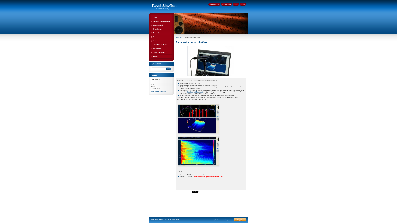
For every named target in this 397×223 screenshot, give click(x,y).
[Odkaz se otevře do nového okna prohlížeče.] (211, 76)
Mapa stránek (227, 4)
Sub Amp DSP (198, 92)
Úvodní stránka (180, 37)
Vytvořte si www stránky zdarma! (223, 220)
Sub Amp (190, 92)
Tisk (244, 4)
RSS (237, 4)
